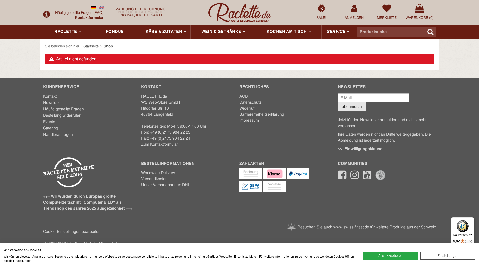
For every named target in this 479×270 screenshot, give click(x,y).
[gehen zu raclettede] (367, 177)
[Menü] (471, 221)
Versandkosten (154, 179)
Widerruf (247, 108)
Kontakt (50, 96)
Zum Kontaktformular (159, 144)
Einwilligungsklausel (363, 149)
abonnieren (352, 107)
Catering (50, 128)
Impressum (249, 120)
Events (49, 122)
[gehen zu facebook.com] (342, 177)
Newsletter (52, 103)
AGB (244, 96)
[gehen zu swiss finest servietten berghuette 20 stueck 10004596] (93, 7)
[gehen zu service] (47, 14)
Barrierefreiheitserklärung (262, 114)
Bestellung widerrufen (62, 116)
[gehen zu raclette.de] (354, 177)
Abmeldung (348, 140)
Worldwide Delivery (158, 173)
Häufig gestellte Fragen (79, 13)
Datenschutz (250, 102)
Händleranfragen (58, 135)
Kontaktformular (89, 18)
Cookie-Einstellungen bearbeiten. (72, 232)
